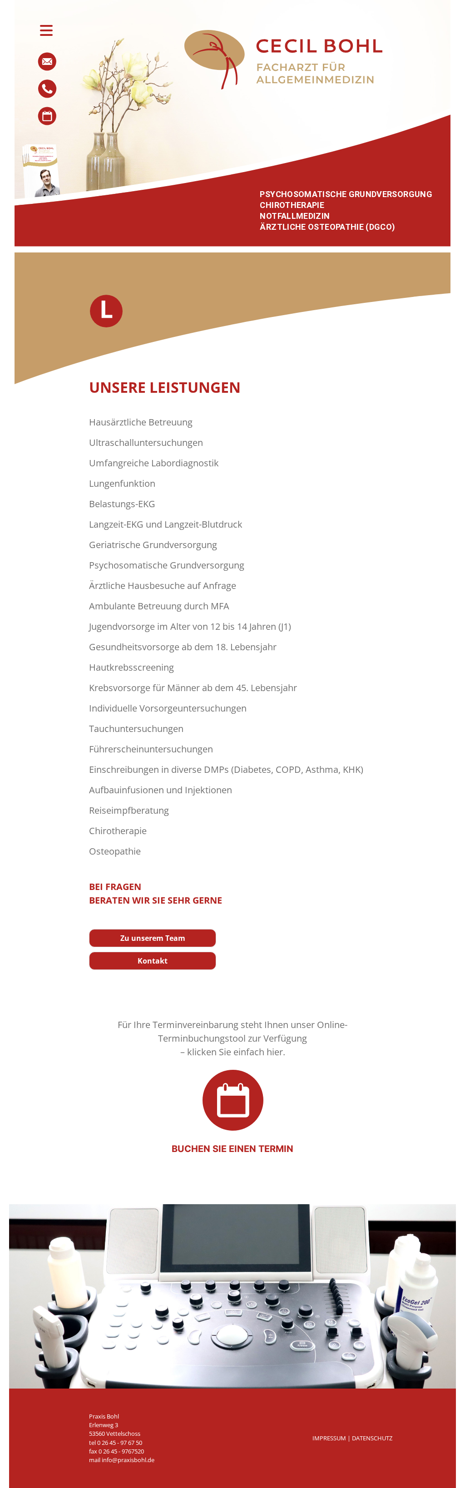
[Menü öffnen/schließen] (46, 30)
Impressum (329, 1438)
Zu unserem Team (152, 938)
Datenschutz (372, 1438)
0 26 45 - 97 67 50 (119, 1443)
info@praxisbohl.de (128, 1460)
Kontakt (153, 961)
